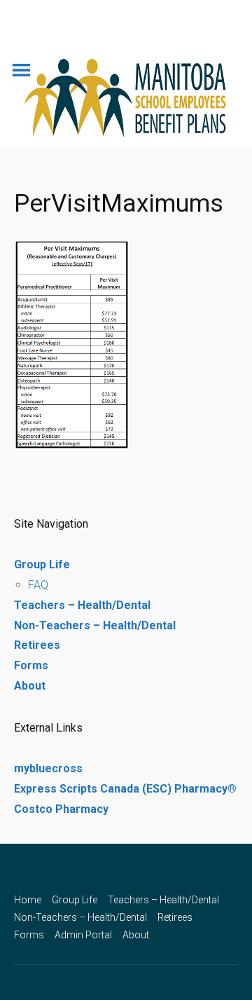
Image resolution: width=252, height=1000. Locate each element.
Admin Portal (83, 934)
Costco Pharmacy (61, 809)
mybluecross (48, 768)
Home (27, 899)
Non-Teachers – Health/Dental (95, 625)
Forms (31, 665)
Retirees (37, 645)
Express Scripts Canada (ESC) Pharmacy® (125, 788)
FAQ (38, 584)
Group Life (42, 564)
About (30, 685)
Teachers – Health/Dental (82, 605)
